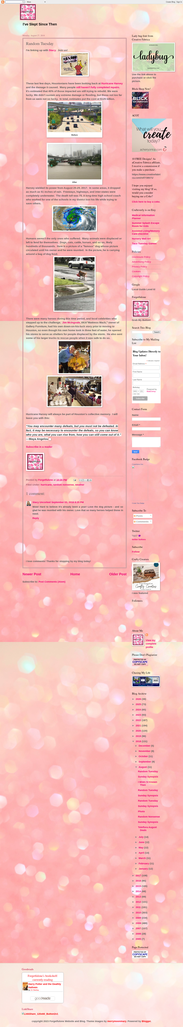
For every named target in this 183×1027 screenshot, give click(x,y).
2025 (139, 704)
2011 (138, 907)
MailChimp (151, 391)
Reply (35, 518)
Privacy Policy (139, 266)
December (145, 745)
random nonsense (63, 484)
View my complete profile (151, 644)
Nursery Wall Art (141, 238)
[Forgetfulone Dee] (140, 499)
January (144, 868)
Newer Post (32, 574)
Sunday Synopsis (148, 776)
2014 (139, 891)
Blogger (146, 1021)
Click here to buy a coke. (146, 201)
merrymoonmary (116, 1021)
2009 (139, 917)
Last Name (137, 380)
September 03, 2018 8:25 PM (67, 502)
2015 (139, 886)
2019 (139, 736)
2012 (139, 901)
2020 (139, 730)
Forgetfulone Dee (137, 464)
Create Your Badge (138, 503)
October (144, 756)
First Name (137, 372)
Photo (141, 811)
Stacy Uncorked (41, 502)
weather (79, 484)
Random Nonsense (149, 816)
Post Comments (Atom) (52, 581)
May (141, 847)
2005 (139, 938)
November (145, 751)
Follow (136, 551)
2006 (139, 933)
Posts (139, 515)
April (142, 852)
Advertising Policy (141, 261)
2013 (139, 896)
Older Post (118, 574)
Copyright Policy (140, 276)
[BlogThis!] (83, 480)
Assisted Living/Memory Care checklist (146, 232)
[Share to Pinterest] (90, 480)
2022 (139, 720)
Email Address (139, 363)
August (143, 767)
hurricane (46, 484)
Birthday (136, 387)
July (141, 837)
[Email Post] (74, 479)
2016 (139, 880)
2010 (139, 912)
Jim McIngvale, (71, 322)
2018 (139, 741)
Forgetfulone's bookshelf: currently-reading (43, 978)
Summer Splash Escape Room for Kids (145, 224)
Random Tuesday (148, 771)
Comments (142, 521)
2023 (139, 714)
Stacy (52, 50)
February (144, 863)
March (142, 858)
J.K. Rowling (34, 990)
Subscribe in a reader (39, 446)
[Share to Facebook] (88, 480)
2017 (139, 875)
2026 (139, 699)
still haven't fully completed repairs (97, 87)
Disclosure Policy (141, 257)
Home (75, 574)
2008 (139, 923)
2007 (139, 928)
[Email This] (80, 480)
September (145, 761)
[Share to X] (85, 480)
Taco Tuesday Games (144, 243)
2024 (139, 709)
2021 (139, 725)
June (142, 842)
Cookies (136, 271)
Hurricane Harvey (112, 83)
